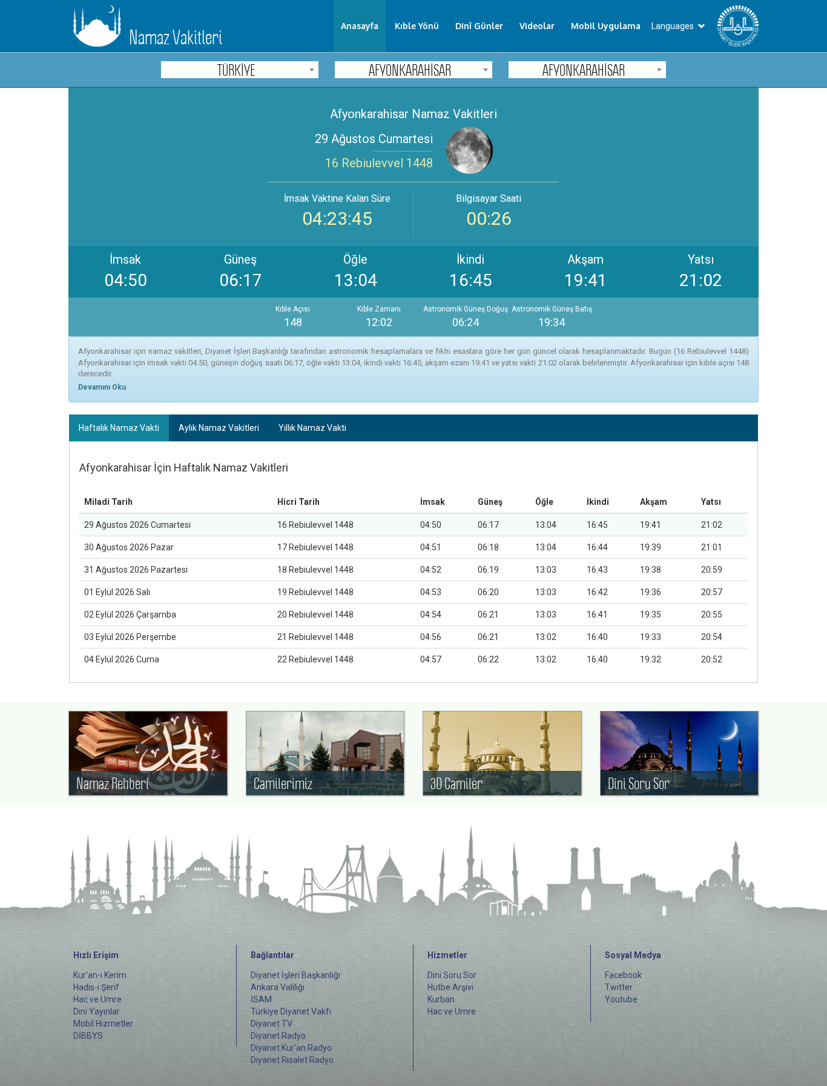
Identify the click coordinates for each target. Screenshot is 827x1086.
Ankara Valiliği (278, 987)
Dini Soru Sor (451, 975)
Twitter (619, 987)
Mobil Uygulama (606, 26)
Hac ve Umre (97, 999)
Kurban (441, 999)
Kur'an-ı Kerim (100, 975)
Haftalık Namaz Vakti (119, 428)
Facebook (623, 975)
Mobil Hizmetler (103, 1023)
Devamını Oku (102, 387)
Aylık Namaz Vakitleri (219, 428)
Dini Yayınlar (96, 1011)
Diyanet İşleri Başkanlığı (295, 975)
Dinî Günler (479, 26)
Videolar (537, 26)
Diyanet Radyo (278, 1036)
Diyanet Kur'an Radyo (291, 1048)
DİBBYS (88, 1036)
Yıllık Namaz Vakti (312, 428)
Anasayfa (359, 26)
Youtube (621, 999)
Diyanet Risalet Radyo (292, 1060)
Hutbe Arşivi (450, 987)
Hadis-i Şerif (96, 987)
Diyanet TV (271, 1023)
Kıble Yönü (417, 26)
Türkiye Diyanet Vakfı (291, 1011)
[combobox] (239, 69)
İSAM (261, 999)
